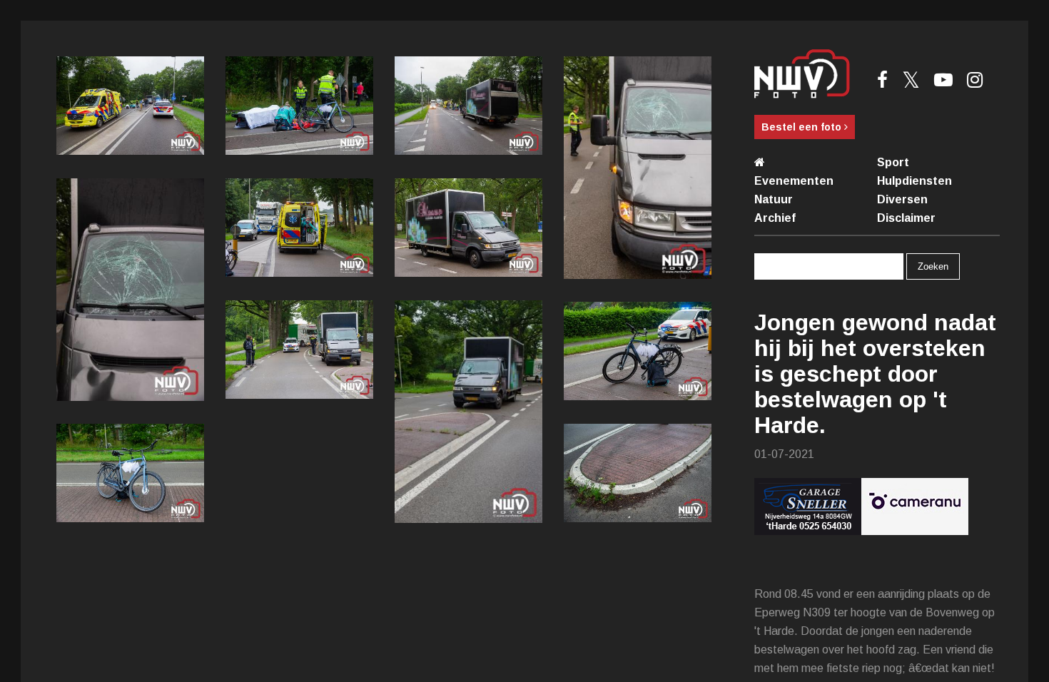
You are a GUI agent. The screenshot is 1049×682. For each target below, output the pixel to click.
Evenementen (793, 181)
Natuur (773, 199)
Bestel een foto (802, 127)
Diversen (902, 199)
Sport (893, 162)
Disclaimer (906, 218)
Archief (775, 218)
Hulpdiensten (914, 181)
